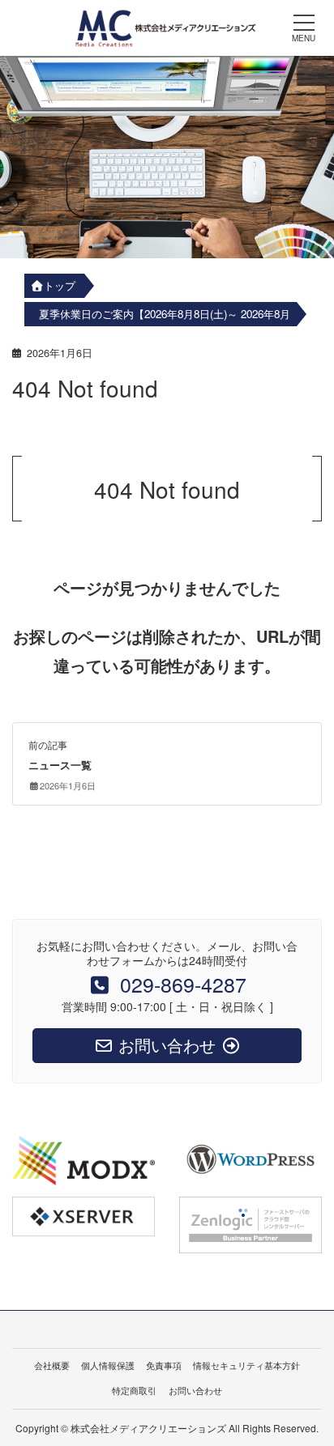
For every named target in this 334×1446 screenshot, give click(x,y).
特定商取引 (134, 1390)
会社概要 (52, 1365)
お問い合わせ (195, 1390)
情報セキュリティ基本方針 (246, 1365)
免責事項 (164, 1365)
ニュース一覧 (60, 765)
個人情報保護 (108, 1365)
